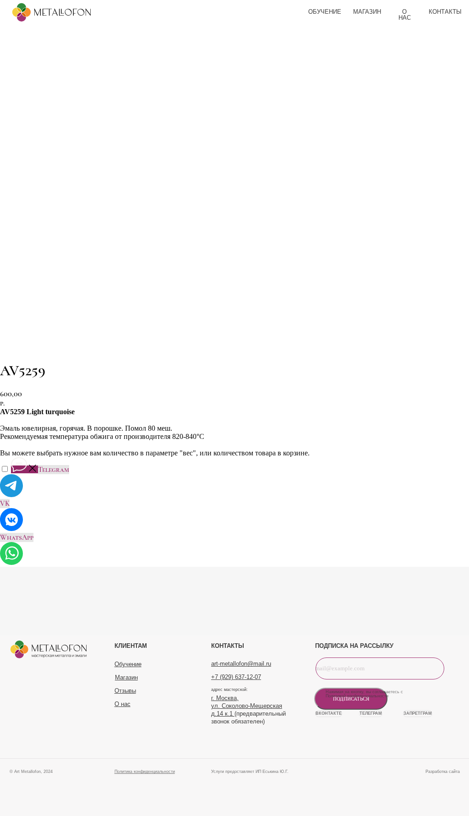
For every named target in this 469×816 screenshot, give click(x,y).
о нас (404, 14)
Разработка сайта (442, 771)
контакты (445, 11)
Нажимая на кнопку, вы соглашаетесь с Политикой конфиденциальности (364, 694)
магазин (367, 11)
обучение (324, 11)
